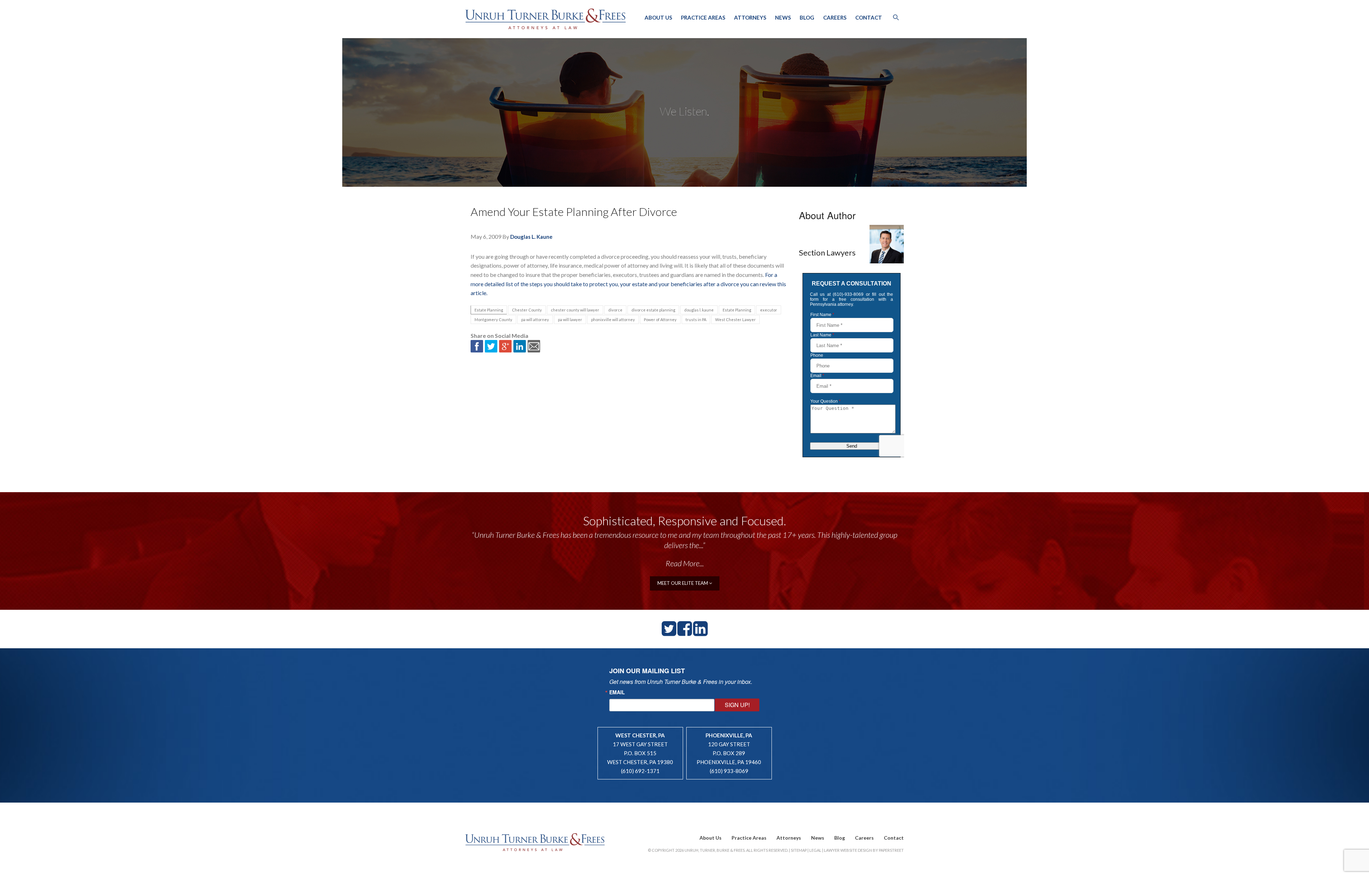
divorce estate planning (653, 310)
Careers (834, 17)
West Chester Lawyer (735, 319)
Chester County (527, 310)
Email (617, 692)
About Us (658, 17)
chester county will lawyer (575, 310)
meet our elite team (683, 583)
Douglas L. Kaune (531, 236)
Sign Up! (737, 705)
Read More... (685, 563)
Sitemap (799, 850)
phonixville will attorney (613, 319)
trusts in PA (696, 319)
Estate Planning (489, 310)
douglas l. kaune (699, 310)
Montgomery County (493, 319)
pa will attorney (535, 319)
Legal (815, 850)
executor (768, 310)
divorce (615, 310)
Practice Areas (703, 17)
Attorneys (750, 17)
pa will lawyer (570, 319)
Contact (868, 17)
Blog (807, 17)
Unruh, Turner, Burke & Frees (545, 19)
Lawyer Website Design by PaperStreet (864, 850)
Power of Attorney (660, 319)
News (783, 17)
